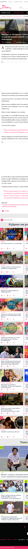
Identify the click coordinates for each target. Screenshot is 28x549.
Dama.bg (10, 1)
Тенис (24, 442)
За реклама (3, 539)
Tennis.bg (26, 1)
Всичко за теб (5, 13)
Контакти (14, 539)
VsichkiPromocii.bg (18, 1)
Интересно (10, 16)
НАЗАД (7, 211)
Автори (9, 539)
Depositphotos (21, 539)
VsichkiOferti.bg (3, 1)
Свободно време (18, 13)
